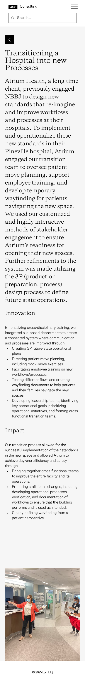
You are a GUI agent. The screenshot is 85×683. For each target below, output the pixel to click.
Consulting (28, 6)
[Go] (9, 39)
